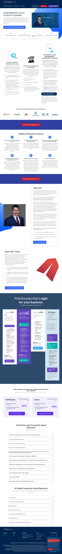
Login (14, 534)
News (4, 534)
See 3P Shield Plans (52, 369)
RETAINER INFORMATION (7, 6)
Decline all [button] (57, 549)
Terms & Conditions (40, 534)
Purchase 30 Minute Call (17, 413)
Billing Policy (38, 538)
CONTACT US (22, 6)
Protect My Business (52, 6)
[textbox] (10, 357)
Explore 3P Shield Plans (48, 94)
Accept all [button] (50, 549)
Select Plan (8, 361)
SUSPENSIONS (16, 6)
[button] (52, 435)
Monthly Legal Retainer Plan (27, 534)
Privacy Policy (39, 536)
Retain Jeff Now (41, 242)
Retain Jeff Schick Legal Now (15, 27)
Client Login (35, 6)
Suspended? (43, 6)
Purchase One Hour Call (45, 413)
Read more (55, 547)
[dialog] (53, 544)
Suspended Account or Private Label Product (27, 537)
